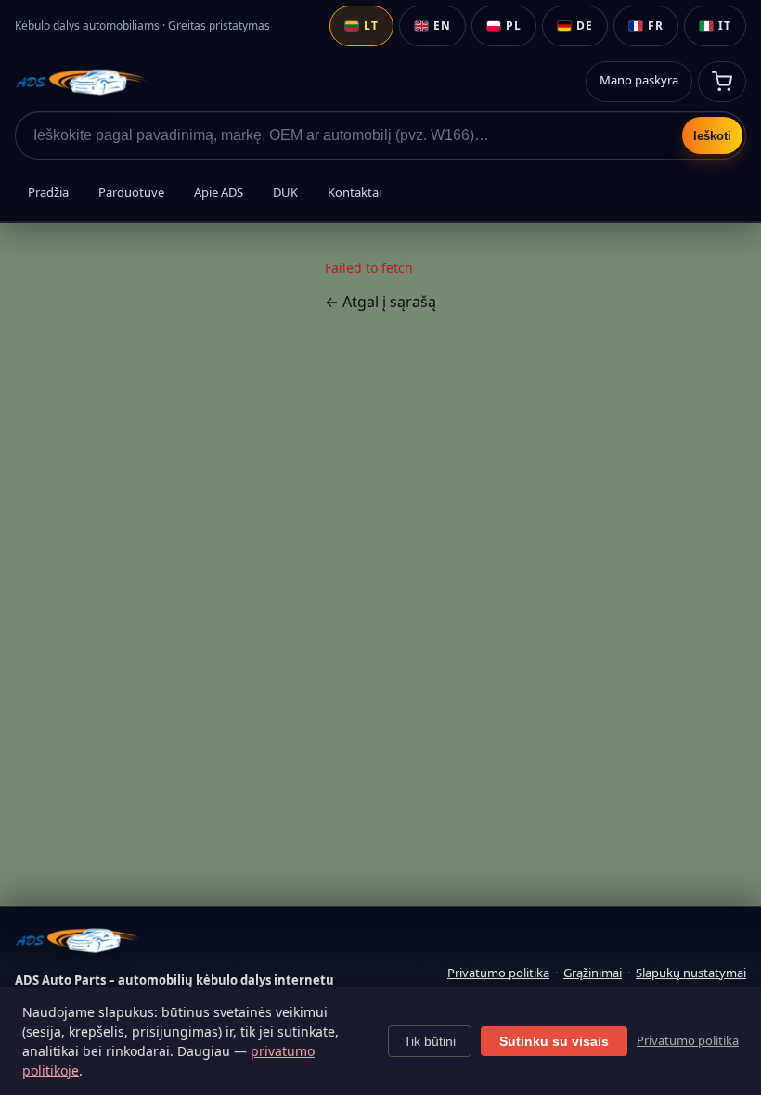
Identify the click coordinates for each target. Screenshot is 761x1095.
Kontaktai (354, 192)
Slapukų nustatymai (691, 972)
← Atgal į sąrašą (380, 301)
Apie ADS (218, 192)
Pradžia (48, 192)
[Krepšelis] (722, 81)
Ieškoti (712, 136)
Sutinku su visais (554, 1041)
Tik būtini (430, 1041)
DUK (285, 192)
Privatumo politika (498, 972)
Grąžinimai (592, 972)
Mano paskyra (639, 79)
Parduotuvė (131, 192)
